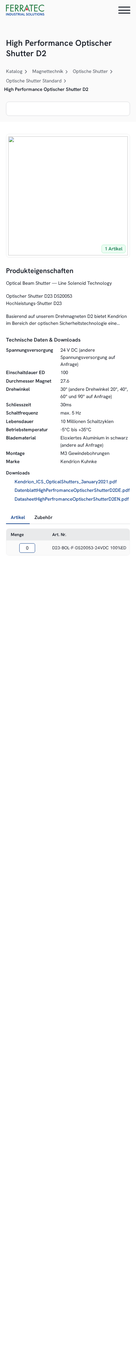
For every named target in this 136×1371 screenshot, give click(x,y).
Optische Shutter (90, 71)
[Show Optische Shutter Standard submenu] (65, 81)
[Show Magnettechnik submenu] (66, 71)
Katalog (14, 71)
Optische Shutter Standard (34, 81)
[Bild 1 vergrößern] (68, 196)
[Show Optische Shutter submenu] (111, 71)
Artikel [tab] (18, 517)
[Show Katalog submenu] (25, 71)
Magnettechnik (47, 71)
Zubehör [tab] (43, 517)
